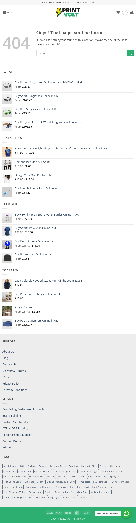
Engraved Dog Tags (97, 476)
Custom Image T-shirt (64, 471)
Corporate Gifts (88, 466)
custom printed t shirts (14, 476)
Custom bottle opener (110, 466)
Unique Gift (39, 497)
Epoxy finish (116, 476)
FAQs (5, 377)
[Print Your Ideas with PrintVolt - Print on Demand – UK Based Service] (68, 12)
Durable (62, 476)
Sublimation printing (100, 492)
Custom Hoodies (42, 471)
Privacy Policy (10, 383)
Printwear (8, 447)
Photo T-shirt (82, 486)
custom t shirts (36, 476)
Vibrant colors (70, 497)
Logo (5, 486)
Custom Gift (9, 471)
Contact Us (9, 364)
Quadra (48, 492)
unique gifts (54, 497)
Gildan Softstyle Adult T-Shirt (60, 481)
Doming (51, 476)
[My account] (125, 12)
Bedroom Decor (58, 466)
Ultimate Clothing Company (17, 497)
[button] (8, 12)
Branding (73, 466)
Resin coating (61, 492)
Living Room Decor (121, 481)
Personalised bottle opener (39, 486)
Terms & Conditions (14, 390)
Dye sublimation (77, 476)
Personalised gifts (64, 486)
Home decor (84, 481)
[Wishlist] (118, 12)
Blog (5, 358)
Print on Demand (13, 441)
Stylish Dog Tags (79, 492)
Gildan (40, 481)
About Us (8, 351)
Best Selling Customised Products (23, 409)
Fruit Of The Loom (12, 481)
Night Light (17, 486)
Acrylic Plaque (10, 466)
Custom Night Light (88, 471)
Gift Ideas (29, 481)
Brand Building (11, 415)
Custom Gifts (24, 471)
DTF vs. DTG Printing (15, 428)
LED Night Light (100, 481)
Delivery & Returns (14, 371)
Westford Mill (86, 497)
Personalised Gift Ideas (16, 435)
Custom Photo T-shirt (111, 471)
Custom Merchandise (15, 422)
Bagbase (32, 466)
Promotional (35, 492)
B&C (22, 466)
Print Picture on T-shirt (14, 492)
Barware (43, 466)
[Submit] (130, 53)
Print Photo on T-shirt (102, 486)
